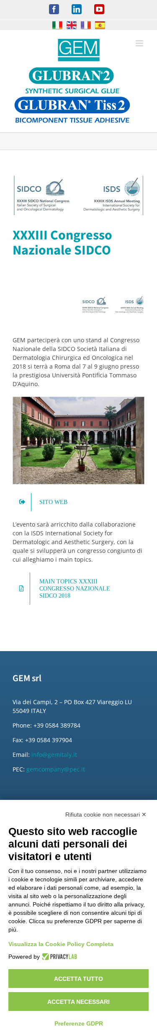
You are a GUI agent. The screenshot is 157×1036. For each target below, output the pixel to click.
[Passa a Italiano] (57, 25)
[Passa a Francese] (86, 25)
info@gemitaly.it (54, 755)
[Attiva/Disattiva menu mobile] (140, 43)
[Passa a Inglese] (71, 25)
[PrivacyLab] (58, 956)
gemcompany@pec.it (55, 769)
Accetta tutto (78, 978)
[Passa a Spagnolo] (100, 25)
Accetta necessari (78, 1001)
